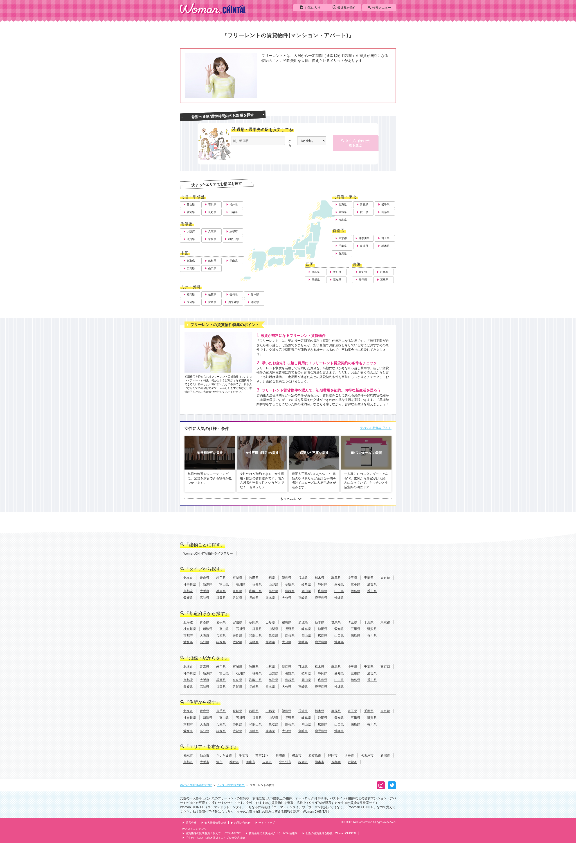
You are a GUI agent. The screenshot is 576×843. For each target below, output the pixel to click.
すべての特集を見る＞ (376, 428)
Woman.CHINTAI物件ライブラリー (208, 553)
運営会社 (191, 822)
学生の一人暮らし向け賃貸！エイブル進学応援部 (215, 837)
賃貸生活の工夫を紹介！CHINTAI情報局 (273, 833)
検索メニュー (381, 7)
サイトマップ (267, 822)
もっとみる (288, 499)
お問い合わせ (242, 822)
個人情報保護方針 (215, 822)
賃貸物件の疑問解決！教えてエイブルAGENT (213, 833)
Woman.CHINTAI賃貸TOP (196, 785)
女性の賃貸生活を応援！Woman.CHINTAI (331, 833)
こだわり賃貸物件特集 (231, 785)
